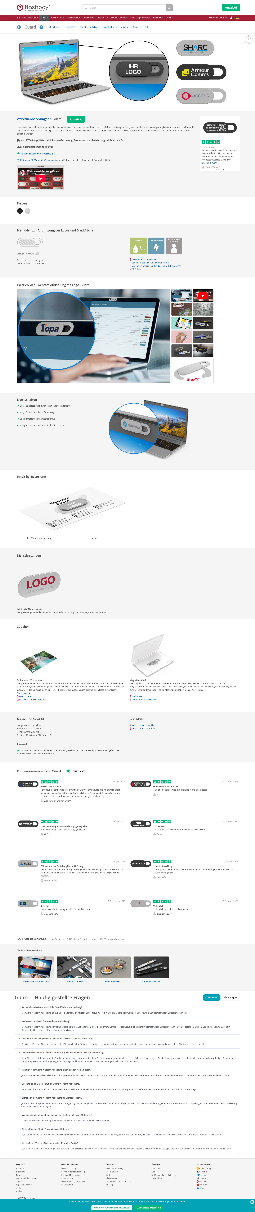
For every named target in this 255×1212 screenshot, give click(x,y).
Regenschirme (143, 17)
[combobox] (124, 7)
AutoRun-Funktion (68, 1178)
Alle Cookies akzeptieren (149, 1207)
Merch (168, 17)
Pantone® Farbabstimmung (73, 1172)
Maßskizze (137, 269)
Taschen (100, 17)
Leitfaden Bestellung (114, 1168)
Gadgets (44, 17)
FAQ (108, 1175)
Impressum (156, 1168)
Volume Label (67, 1185)
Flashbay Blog (205, 1168)
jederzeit (175, 1201)
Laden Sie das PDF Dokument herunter (150, 262)
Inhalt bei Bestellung (89, 27)
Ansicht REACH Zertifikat (143, 725)
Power (19, 1175)
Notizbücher (88, 17)
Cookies (155, 1172)
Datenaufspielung (68, 1168)
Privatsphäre (157, 1178)
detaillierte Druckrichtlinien (144, 259)
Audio (18, 1188)
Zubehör (125, 27)
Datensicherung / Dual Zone (73, 1181)
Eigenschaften (69, 27)
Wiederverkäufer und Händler (118, 1181)
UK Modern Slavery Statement (164, 1175)
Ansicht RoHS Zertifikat (143, 728)
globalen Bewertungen (113, 939)
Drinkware (33, 17)
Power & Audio (57, 17)
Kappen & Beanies (24, 1185)
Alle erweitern (211, 997)
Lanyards (123, 17)
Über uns (213, 17)
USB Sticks (21, 17)
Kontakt (223, 17)
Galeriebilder (53, 27)
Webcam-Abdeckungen (33, 119)
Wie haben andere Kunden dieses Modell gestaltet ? (156, 265)
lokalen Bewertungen (79, 939)
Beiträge (137, 27)
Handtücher (157, 17)
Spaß (132, 17)
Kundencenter (112, 1172)
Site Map (109, 1185)
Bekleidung (111, 17)
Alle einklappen (231, 997)
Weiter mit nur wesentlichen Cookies (111, 1207)
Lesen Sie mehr (209, 162)
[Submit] (85, 8)
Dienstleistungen (110, 27)
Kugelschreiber (73, 17)
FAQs (146, 27)
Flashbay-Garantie (114, 1178)
